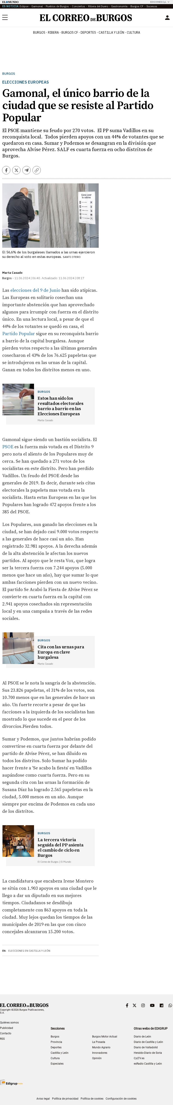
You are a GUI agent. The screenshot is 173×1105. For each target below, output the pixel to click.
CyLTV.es (139, 1058)
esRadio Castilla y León (148, 1063)
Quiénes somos (9, 1022)
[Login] (167, 17)
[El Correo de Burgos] (86, 17)
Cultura (133, 32)
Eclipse (24, 6)
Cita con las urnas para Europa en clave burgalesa (61, 652)
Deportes (56, 1047)
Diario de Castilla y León (148, 1042)
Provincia (56, 1042)
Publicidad (6, 1028)
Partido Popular (19, 334)
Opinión (97, 1058)
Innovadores (99, 1052)
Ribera (53, 32)
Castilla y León (111, 32)
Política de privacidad (65, 1098)
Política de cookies (92, 1098)
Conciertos (78, 6)
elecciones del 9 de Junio (34, 290)
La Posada (98, 1042)
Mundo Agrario (101, 1047)
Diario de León (142, 1036)
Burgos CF (136, 6)
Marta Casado (12, 273)
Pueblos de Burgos (57, 6)
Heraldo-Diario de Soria (148, 1052)
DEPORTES (88, 32)
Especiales (57, 1063)
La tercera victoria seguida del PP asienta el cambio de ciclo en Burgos (61, 847)
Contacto (5, 1033)
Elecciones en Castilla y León (29, 950)
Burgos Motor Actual (104, 1036)
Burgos (39, 32)
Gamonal (37, 6)
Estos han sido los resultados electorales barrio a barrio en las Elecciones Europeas (60, 406)
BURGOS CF (69, 32)
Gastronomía (119, 6)
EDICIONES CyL (158, 2)
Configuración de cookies (121, 1098)
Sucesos (151, 6)
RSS (2, 1038)
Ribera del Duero (98, 6)
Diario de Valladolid (146, 1047)
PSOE (8, 447)
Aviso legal (43, 1098)
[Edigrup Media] (11, 1082)
